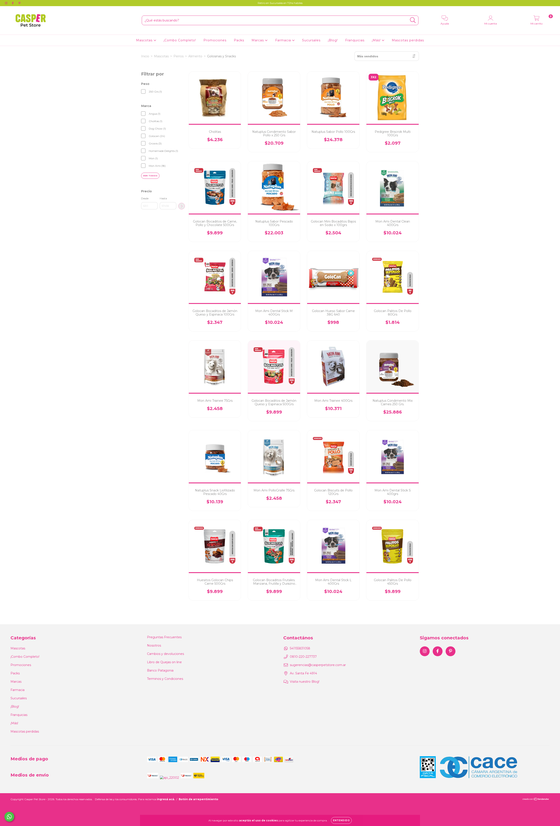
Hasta (163, 198)
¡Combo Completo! (180, 40)
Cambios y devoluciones (165, 654)
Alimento (195, 56)
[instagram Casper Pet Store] (6, 3)
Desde (145, 198)
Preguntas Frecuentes (164, 637)
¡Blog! (333, 40)
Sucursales (311, 40)
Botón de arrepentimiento (198, 799)
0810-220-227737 (303, 657)
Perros (178, 56)
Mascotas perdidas (408, 40)
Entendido (341, 820)
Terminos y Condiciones (165, 679)
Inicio (145, 56)
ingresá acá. (166, 799)
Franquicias (354, 40)
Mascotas (145, 40)
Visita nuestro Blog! (304, 682)
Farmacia (283, 40)
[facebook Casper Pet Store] (13, 3)
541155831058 (300, 648)
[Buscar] (413, 20)
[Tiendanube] (536, 799)
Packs (239, 40)
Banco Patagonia (160, 670)
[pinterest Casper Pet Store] (19, 3)
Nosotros (154, 645)
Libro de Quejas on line (164, 662)
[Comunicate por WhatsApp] (9, 817)
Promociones (214, 40)
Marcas (258, 40)
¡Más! (377, 40)
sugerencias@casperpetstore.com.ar (318, 665)
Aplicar (181, 206)
